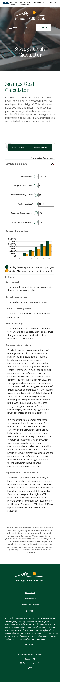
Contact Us (30, 592)
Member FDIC (30, 659)
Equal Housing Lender (31, 663)
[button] (30, 164)
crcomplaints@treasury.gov (32, 639)
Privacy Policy (30, 598)
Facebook (30, 644)
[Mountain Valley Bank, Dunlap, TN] (30, 15)
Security (30, 610)
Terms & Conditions (30, 604)
